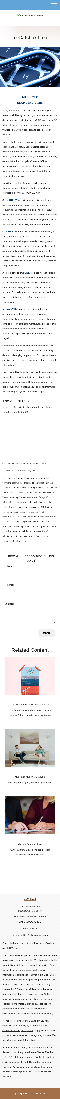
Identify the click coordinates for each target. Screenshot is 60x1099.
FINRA (6, 1057)
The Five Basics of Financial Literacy (30, 704)
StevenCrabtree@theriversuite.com (30, 935)
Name (10, 566)
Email (10, 584)
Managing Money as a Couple (30, 776)
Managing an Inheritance (30, 844)
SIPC (16, 1057)
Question (9, 604)
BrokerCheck (21, 948)
